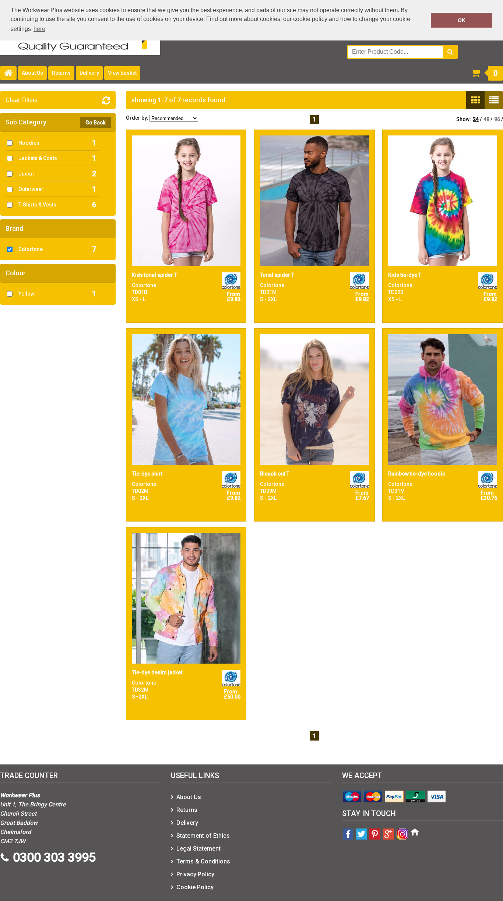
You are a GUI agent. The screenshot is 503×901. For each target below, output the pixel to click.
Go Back (95, 123)
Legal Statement (198, 848)
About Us (32, 73)
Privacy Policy (195, 874)
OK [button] (461, 20)
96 (497, 119)
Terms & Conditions (203, 861)
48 (486, 119)
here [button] (39, 29)
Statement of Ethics (203, 835)
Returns (61, 73)
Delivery (89, 73)
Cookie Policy (195, 887)
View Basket (122, 73)
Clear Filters (22, 100)
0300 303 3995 (54, 857)
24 (476, 119)
